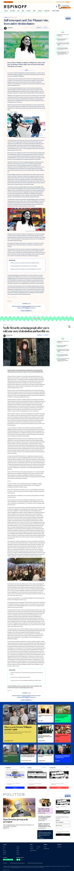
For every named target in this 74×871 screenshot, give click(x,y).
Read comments (26, 310)
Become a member (55, 10)
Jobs (38, 848)
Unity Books (24, 687)
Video (4, 846)
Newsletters (47, 10)
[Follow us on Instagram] (10, 860)
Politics (6, 10)
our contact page (47, 866)
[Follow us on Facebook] (4, 860)
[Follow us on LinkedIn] (12, 860)
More (34, 10)
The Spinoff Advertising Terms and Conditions (35, 862)
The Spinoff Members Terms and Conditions (17, 862)
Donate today (64, 7)
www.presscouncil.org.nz (15, 867)
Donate (45, 846)
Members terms (46, 848)
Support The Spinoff (8, 2)
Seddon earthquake (18, 74)
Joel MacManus (10, 27)
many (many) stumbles (39, 291)
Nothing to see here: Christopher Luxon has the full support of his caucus (25, 269)
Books (23, 10)
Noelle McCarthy (9, 335)
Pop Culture (12, 10)
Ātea (18, 10)
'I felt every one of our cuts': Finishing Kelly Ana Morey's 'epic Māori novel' (25, 680)
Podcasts (40, 10)
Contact (31, 846)
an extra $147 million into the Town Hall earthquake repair (30, 187)
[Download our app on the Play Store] (19, 860)
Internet (4, 850)
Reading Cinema (34, 199)
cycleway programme (29, 162)
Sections (28, 10)
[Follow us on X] (6, 860)
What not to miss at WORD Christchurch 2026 (20, 677)
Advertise (38, 846)
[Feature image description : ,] (45, 802)
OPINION (5, 17)
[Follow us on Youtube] (8, 860)
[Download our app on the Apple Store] (17, 860)
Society (18, 846)
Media (18, 852)
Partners (4, 852)
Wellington (32, 27)
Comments (45, 27)
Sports (18, 850)
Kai (3, 848)
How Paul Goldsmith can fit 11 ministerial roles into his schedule (23, 265)
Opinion (26, 27)
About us (31, 848)
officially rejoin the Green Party (18, 291)
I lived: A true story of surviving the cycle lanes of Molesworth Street (24, 262)
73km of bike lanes (22, 165)
